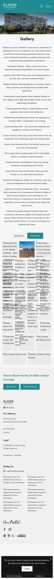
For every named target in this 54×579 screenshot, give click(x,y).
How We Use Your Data (13, 576)
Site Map (18, 455)
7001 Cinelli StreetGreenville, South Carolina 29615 (15, 420)
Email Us (6, 432)
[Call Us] (41, 7)
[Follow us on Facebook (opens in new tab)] (4, 529)
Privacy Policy (8, 455)
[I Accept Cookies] (51, 558)
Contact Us (39, 576)
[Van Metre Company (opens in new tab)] (12, 522)
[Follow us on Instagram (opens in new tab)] (9, 529)
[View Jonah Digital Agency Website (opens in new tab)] (21, 535)
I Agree (27, 569)
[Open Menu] (48, 6)
